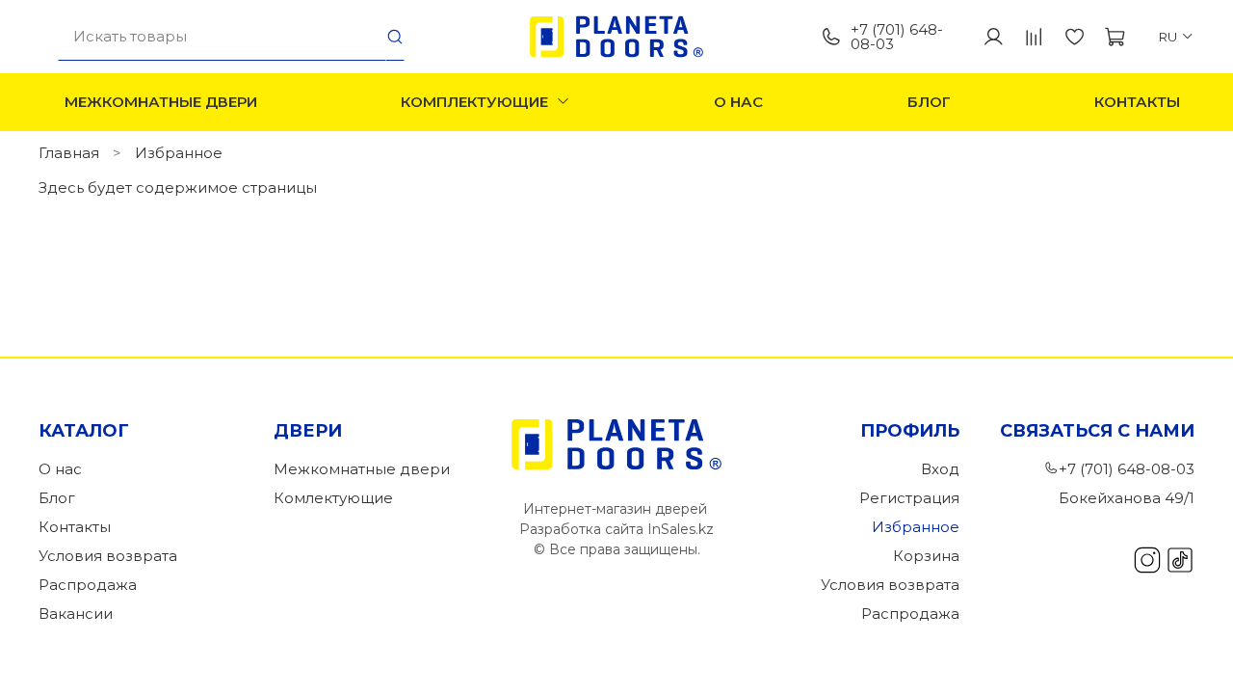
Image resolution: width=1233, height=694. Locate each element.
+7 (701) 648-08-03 (897, 36)
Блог (929, 102)
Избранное (915, 527)
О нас (738, 102)
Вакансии (76, 613)
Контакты (1137, 102)
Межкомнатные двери (161, 102)
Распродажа (88, 584)
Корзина (926, 556)
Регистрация (909, 498)
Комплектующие (474, 102)
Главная (69, 153)
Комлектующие (333, 498)
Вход (940, 469)
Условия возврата (108, 556)
